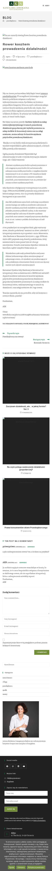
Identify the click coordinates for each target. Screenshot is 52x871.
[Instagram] (12, 766)
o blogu (5, 682)
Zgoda (11, 867)
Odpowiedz (31, 547)
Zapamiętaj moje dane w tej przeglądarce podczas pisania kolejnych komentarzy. (25, 644)
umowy (5, 694)
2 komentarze (11, 60)
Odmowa (21, 867)
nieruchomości (7, 678)
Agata (8, 57)
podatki (25, 324)
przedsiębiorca (35, 57)
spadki (5, 690)
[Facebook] (7, 766)
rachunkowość (44, 324)
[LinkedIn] (18, 766)
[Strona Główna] (3, 21)
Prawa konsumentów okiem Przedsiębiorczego (26, 527)
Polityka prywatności (13, 778)
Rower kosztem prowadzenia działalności (32, 21)
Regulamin (10, 782)
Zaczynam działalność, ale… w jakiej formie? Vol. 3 (26, 407)
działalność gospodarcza (14, 324)
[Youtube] (24, 766)
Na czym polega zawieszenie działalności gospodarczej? (26, 468)
